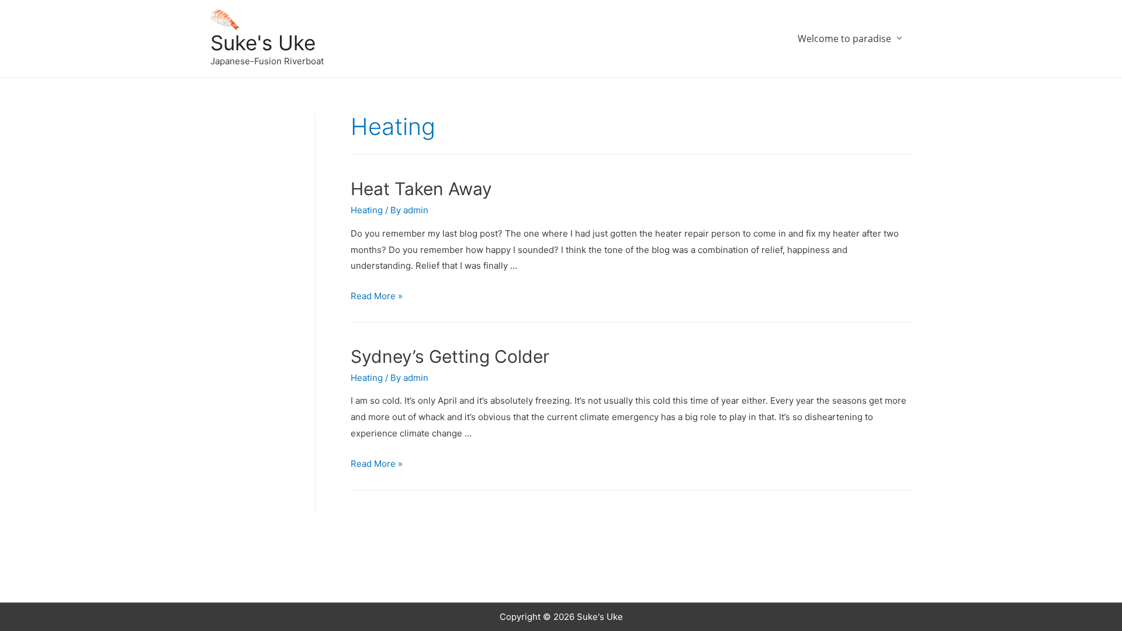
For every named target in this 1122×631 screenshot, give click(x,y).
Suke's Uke (263, 42)
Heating (367, 210)
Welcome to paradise (844, 38)
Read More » (377, 295)
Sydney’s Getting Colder (450, 356)
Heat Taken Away (421, 188)
